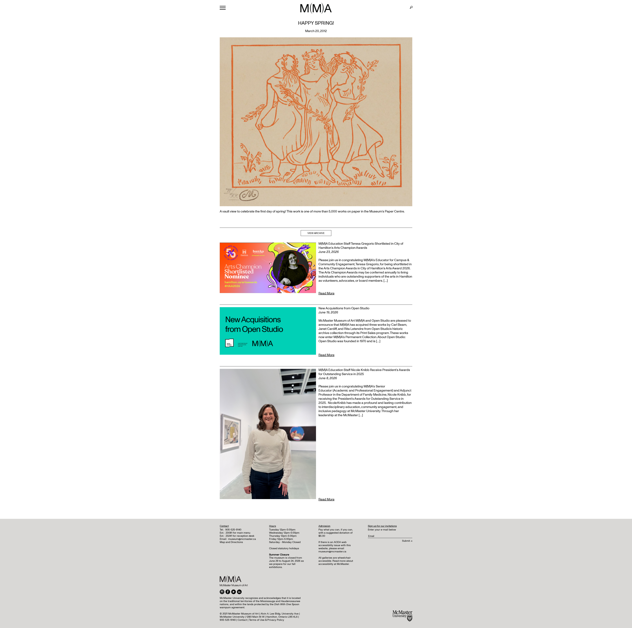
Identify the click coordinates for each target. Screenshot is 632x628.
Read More (326, 293)
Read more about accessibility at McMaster (335, 562)
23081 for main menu (238, 533)
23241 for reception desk (240, 536)
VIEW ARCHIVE (315, 233)
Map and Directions (231, 542)
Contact (242, 620)
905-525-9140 (233, 529)
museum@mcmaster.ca (242, 539)
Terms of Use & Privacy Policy (266, 620)
